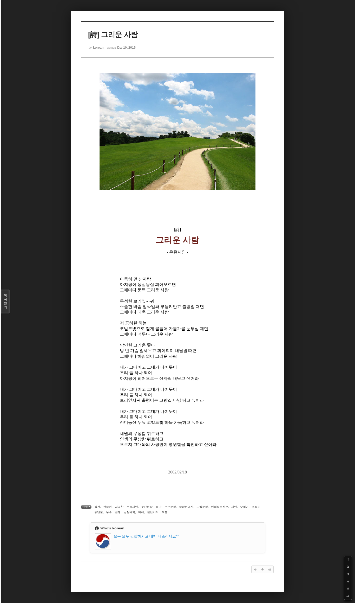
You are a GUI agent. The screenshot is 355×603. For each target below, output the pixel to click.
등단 (158, 506)
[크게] (348, 566)
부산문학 (147, 506)
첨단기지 (153, 512)
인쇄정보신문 (219, 506)
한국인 (107, 506)
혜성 (164, 512)
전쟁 (118, 512)
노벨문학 (202, 506)
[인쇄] (348, 596)
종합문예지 (186, 506)
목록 (5, 301)
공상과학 (129, 512)
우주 (109, 512)
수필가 (244, 506)
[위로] (348, 581)
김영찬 (119, 506)
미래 (141, 512)
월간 (97, 506)
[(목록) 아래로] (348, 588)
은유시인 (132, 506)
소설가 (256, 506)
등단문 (98, 512)
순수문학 (170, 506)
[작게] (348, 574)
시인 (234, 506)
